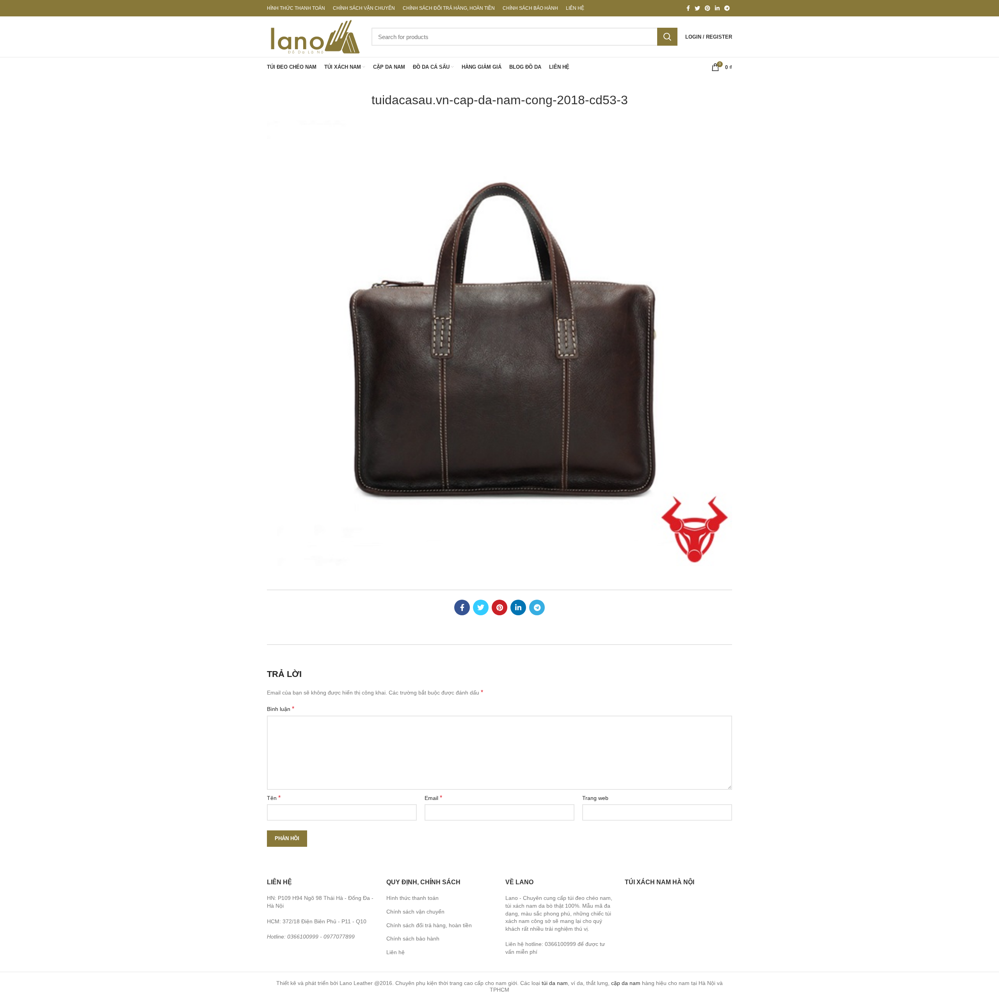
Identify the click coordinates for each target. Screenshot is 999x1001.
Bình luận (280, 708)
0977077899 (339, 936)
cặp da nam (625, 983)
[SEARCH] (667, 37)
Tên (274, 797)
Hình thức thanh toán (412, 898)
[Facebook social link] (688, 8)
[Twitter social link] (697, 8)
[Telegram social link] (727, 8)
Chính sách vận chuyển (415, 911)
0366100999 (302, 936)
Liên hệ (395, 952)
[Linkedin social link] (717, 8)
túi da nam (555, 983)
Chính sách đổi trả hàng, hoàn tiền (429, 925)
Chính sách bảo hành (412, 938)
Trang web (595, 798)
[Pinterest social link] (707, 8)
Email (433, 797)
